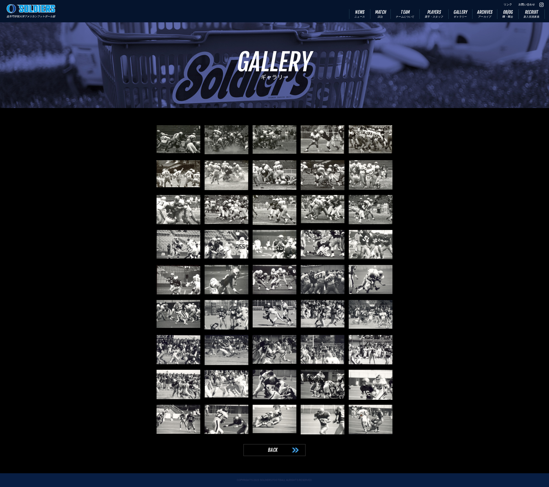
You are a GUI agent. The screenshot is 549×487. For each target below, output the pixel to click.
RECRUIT (531, 13)
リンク (508, 4)
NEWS (359, 13)
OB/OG (507, 13)
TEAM (405, 13)
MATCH (381, 13)
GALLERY (460, 13)
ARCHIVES (485, 13)
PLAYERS (434, 13)
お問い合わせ (526, 4)
